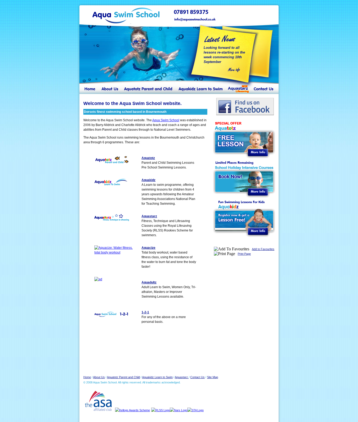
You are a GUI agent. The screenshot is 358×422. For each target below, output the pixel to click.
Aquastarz (149, 216)
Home (87, 377)
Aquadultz (149, 282)
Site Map (212, 377)
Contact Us (197, 377)
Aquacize (148, 248)
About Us (99, 377)
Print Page (244, 253)
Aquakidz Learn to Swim (157, 377)
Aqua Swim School (165, 120)
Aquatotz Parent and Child (123, 377)
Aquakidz (148, 180)
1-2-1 (145, 312)
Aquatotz (148, 158)
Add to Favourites (263, 249)
